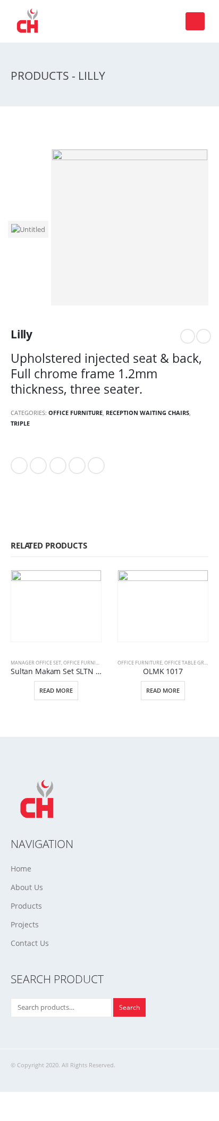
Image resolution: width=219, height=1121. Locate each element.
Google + (77, 465)
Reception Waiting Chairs (147, 413)
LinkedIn (57, 465)
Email (96, 465)
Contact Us (30, 943)
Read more (56, 690)
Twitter (38, 465)
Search (129, 1007)
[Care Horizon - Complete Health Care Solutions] (29, 21)
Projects (25, 924)
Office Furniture (75, 413)
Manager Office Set (36, 662)
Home (21, 868)
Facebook (19, 465)
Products (26, 906)
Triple (20, 423)
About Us (27, 887)
